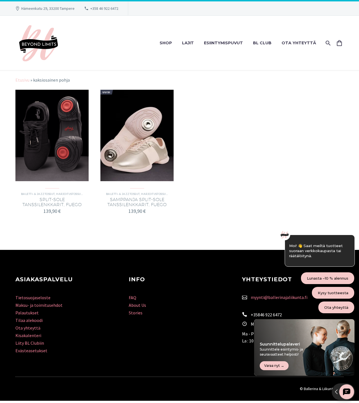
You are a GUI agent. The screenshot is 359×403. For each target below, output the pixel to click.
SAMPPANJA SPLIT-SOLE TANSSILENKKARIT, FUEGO (137, 202)
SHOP (166, 42)
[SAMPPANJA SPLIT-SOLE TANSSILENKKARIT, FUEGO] (137, 135)
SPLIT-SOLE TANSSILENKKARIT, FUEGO (52, 202)
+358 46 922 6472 (104, 8)
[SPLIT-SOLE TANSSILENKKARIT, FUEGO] (52, 135)
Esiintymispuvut (223, 42)
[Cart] (341, 43)
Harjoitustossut (69, 193)
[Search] (327, 43)
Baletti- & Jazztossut (38, 193)
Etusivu (22, 80)
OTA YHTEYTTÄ (299, 42)
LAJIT (188, 42)
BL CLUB (262, 42)
